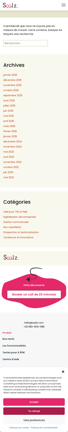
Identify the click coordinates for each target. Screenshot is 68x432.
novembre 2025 (12, 85)
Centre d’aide (10, 359)
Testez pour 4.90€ (13, 352)
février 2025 (10, 131)
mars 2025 (9, 126)
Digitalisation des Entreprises (19, 217)
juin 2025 (8, 110)
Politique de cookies (19, 427)
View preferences (34, 420)
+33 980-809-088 (34, 326)
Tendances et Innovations (18, 237)
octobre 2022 (11, 167)
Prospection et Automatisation (21, 232)
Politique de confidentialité (44, 427)
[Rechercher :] (25, 43)
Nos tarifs (8, 339)
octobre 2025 (11, 90)
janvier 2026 (10, 75)
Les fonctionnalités (14, 345)
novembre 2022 (12, 162)
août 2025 (9, 100)
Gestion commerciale (16, 222)
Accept (34, 402)
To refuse (34, 411)
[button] (63, 371)
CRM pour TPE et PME (15, 211)
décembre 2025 (12, 80)
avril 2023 (8, 157)
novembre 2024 (12, 146)
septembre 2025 (12, 95)
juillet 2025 (9, 105)
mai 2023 (8, 151)
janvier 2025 (10, 136)
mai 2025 (8, 116)
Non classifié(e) (12, 227)
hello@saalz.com (34, 322)
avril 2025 (8, 121)
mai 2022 (8, 177)
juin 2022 (8, 172)
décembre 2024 (12, 141)
